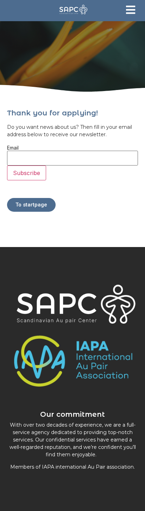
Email (13, 147)
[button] (130, 10)
